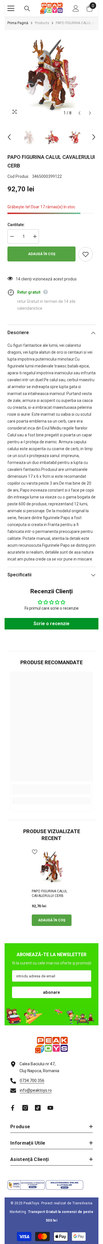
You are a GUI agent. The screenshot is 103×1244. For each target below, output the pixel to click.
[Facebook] (13, 1108)
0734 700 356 (32, 1080)
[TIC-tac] (38, 1108)
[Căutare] (27, 8)
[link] (51, 789)
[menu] (10, 8)
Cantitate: (16, 224)
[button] (79, 113)
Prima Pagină (17, 23)
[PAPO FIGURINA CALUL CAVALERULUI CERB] (51, 867)
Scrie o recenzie (51, 623)
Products (42, 23)
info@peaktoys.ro (36, 1090)
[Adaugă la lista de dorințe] (85, 254)
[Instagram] (25, 1108)
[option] (51, 74)
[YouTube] (50, 1108)
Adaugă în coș (41, 254)
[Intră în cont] (76, 8)
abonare (51, 992)
